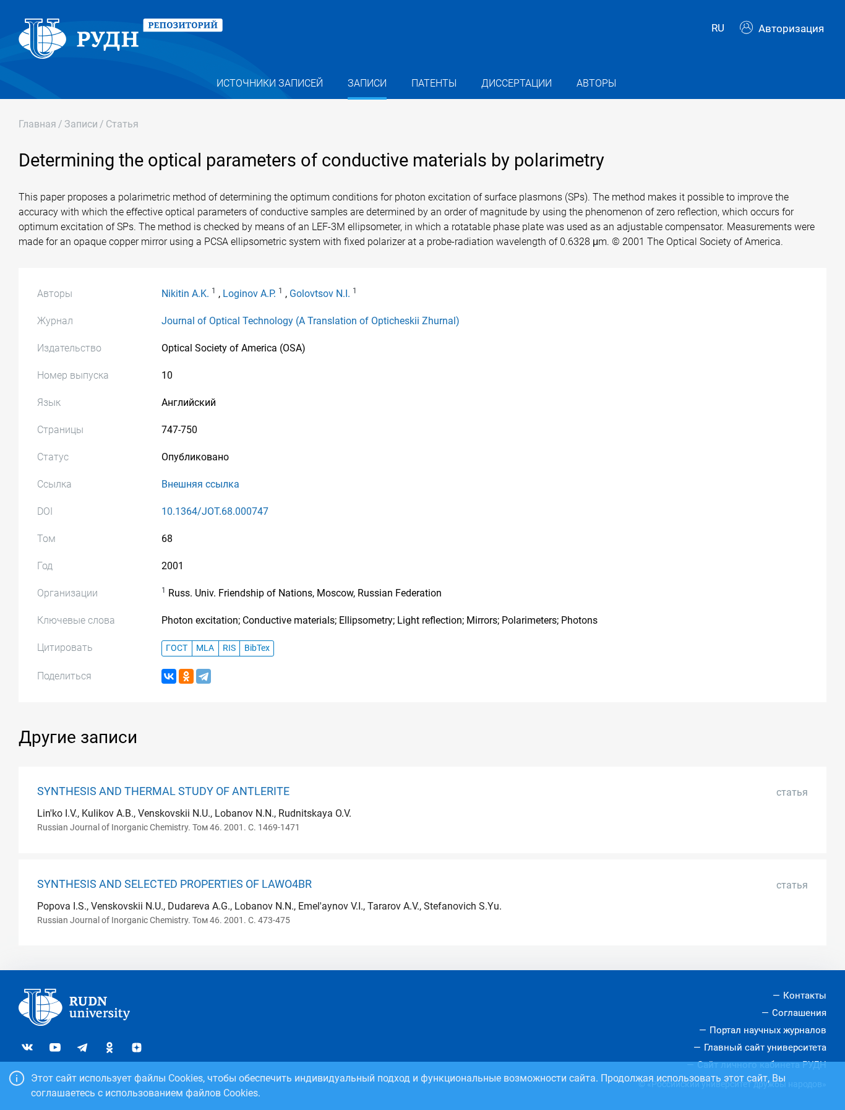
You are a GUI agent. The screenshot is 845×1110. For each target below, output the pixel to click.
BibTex (257, 648)
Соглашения (799, 1012)
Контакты (804, 995)
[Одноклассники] (186, 676)
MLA (205, 648)
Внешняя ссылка (200, 484)
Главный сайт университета (765, 1047)
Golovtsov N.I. (320, 293)
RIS (229, 648)
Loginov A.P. (249, 293)
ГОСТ (176, 648)
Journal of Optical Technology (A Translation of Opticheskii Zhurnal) (310, 321)
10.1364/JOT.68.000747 (214, 511)
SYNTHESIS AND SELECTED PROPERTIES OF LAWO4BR (174, 884)
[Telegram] (203, 676)
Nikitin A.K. (185, 293)
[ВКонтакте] (168, 676)
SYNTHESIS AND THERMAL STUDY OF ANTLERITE (163, 791)
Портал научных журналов (768, 1030)
